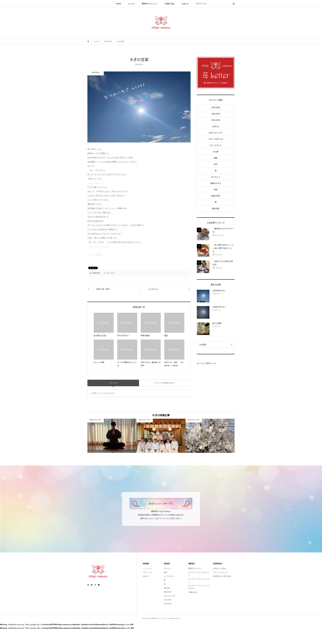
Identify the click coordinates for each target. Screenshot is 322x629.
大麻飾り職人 (169, 4)
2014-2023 (215, 120)
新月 (215, 164)
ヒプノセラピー (216, 145)
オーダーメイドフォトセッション (199, 580)
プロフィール (201, 4)
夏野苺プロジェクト (150, 4)
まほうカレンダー (216, 133)
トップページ (147, 568)
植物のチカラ (215, 183)
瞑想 (215, 190)
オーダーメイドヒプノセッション (199, 573)
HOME (118, 4)
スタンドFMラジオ (215, 139)
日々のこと (215, 177)
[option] (111, 436)
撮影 (215, 158)
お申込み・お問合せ (220, 568)
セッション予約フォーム (206, 363)
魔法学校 (215, 209)
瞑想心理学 (215, 196)
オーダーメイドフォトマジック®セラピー (199, 587)
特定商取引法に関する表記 (222, 576)
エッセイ (131, 4)
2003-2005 (215, 107)
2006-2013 (96, 273)
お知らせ (185, 4)
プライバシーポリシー (220, 572)
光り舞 (215, 152)
